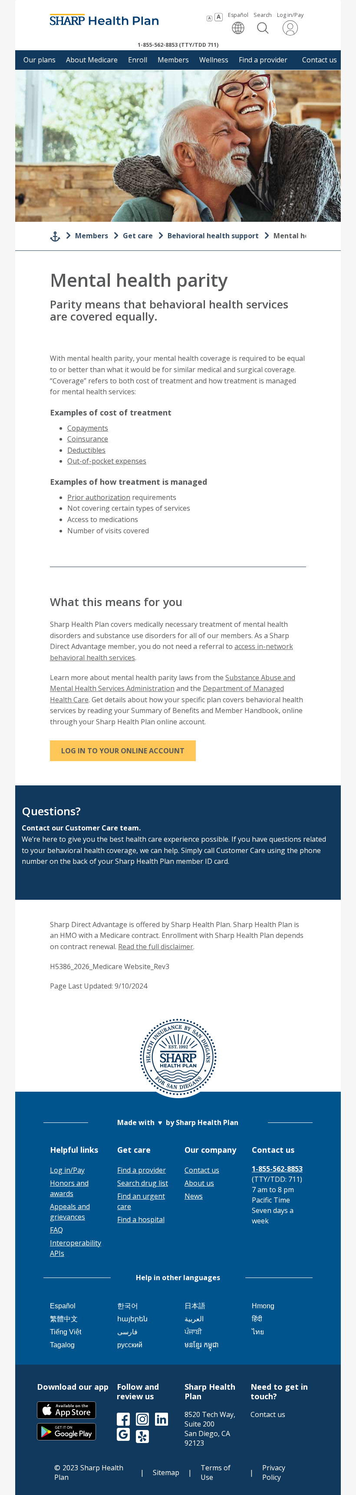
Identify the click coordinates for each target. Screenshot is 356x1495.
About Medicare (92, 60)
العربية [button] (194, 1319)
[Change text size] (215, 17)
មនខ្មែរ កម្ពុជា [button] (202, 1345)
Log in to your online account (123, 751)
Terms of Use (216, 1472)
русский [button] (129, 1345)
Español (238, 23)
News (194, 1196)
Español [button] (63, 1306)
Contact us (319, 60)
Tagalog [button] (62, 1345)
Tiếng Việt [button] (65, 1332)
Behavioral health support (213, 235)
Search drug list (142, 1183)
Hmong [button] (263, 1306)
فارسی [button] (127, 1332)
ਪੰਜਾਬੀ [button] (193, 1332)
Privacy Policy (273, 1472)
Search (263, 15)
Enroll (137, 60)
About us (199, 1183)
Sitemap (166, 1472)
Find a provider (263, 60)
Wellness (213, 60)
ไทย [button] (258, 1332)
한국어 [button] (127, 1306)
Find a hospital (141, 1219)
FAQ (56, 1230)
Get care (138, 235)
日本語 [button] (195, 1306)
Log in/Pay (290, 15)
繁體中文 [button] (64, 1319)
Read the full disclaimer (155, 946)
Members (173, 60)
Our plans (39, 60)
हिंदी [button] (257, 1319)
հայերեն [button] (132, 1319)
